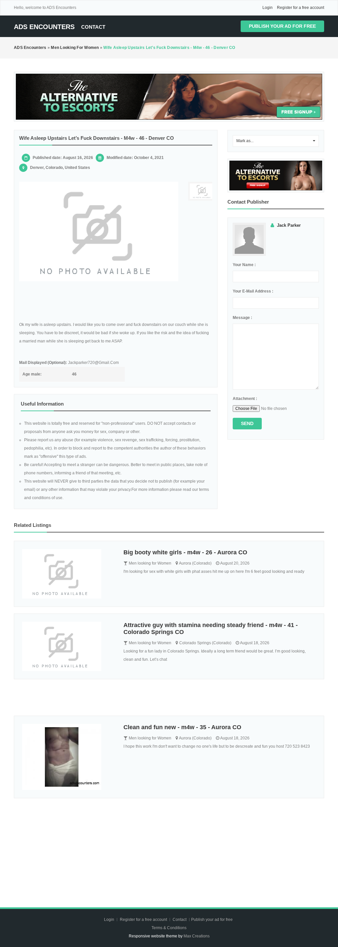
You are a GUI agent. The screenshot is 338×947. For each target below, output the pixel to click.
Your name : (244, 264)
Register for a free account (300, 7)
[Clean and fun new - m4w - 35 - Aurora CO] (68, 757)
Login (267, 7)
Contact (93, 27)
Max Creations (197, 936)
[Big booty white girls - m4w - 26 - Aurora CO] (68, 574)
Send (247, 423)
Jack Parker (289, 225)
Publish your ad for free (282, 26)
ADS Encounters (44, 26)
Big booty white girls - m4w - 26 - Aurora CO (185, 552)
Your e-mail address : (253, 291)
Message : (242, 317)
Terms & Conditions (169, 928)
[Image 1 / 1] (98, 231)
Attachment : (245, 398)
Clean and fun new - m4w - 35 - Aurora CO (182, 727)
